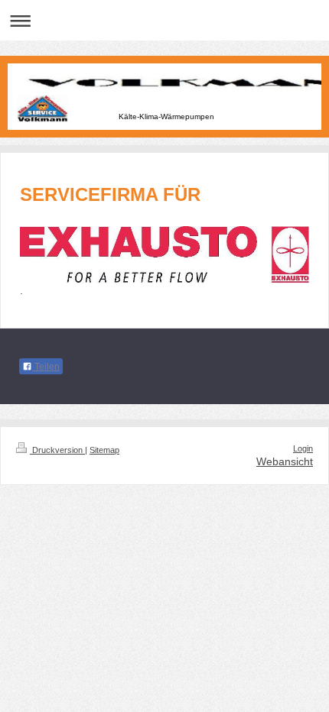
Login (303, 448)
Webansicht (284, 461)
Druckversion (57, 450)
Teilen (46, 366)
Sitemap (104, 450)
